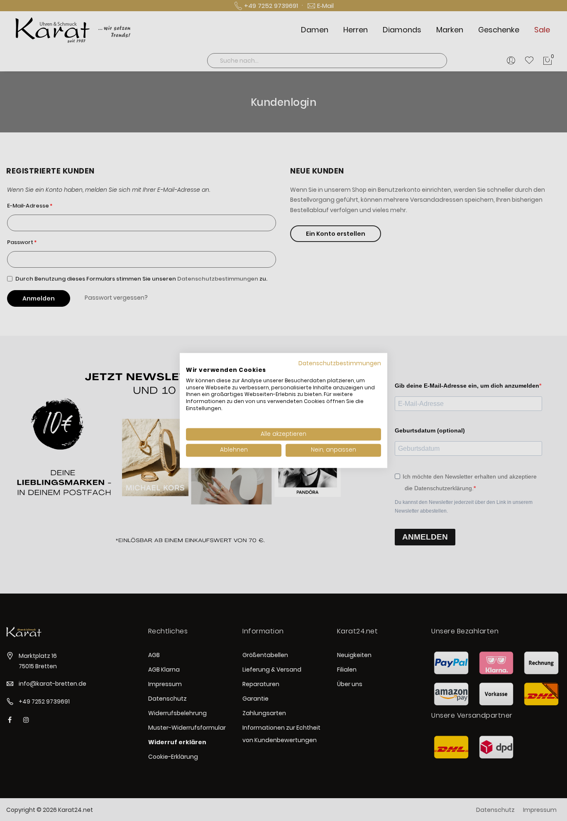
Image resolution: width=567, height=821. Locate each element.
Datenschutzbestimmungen (339, 363)
